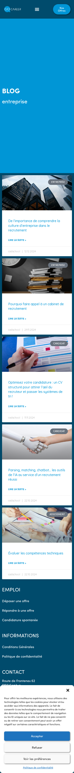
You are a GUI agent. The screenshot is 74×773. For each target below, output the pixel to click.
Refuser (37, 747)
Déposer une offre (15, 601)
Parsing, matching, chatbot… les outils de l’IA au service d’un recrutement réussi (36, 474)
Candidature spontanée (20, 620)
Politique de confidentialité (38, 767)
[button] (68, 690)
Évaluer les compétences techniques (35, 553)
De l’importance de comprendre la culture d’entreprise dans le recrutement (34, 225)
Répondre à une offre (18, 610)
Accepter (37, 736)
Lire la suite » (17, 240)
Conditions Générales (18, 647)
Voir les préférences (37, 759)
